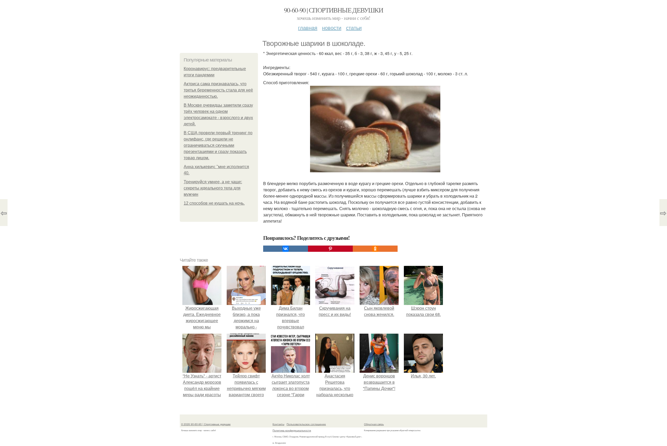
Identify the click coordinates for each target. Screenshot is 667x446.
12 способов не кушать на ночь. (214, 203)
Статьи (354, 27)
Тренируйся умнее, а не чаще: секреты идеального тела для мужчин (213, 188)
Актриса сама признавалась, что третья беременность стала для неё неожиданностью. (218, 90)
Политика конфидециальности (292, 430)
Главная (307, 27)
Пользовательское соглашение (306, 424)
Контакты (278, 424)
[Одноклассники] (375, 249)
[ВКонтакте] (285, 249)
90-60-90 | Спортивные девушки (333, 9)
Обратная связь (374, 424)
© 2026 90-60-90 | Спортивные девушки (206, 424)
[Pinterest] (330, 249)
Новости (331, 27)
